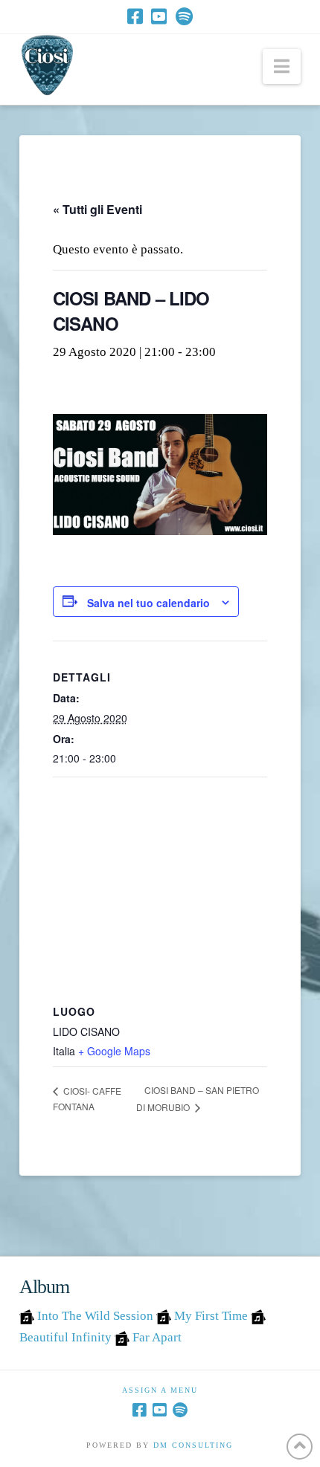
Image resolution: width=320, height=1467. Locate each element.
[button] (282, 66)
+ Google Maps (114, 1050)
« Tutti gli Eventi (97, 209)
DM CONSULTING (193, 1445)
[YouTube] (159, 16)
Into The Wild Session (95, 1316)
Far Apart (157, 1337)
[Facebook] (135, 16)
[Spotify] (184, 16)
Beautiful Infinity (65, 1337)
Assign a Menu (160, 1390)
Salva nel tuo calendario (148, 602)
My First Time (211, 1316)
